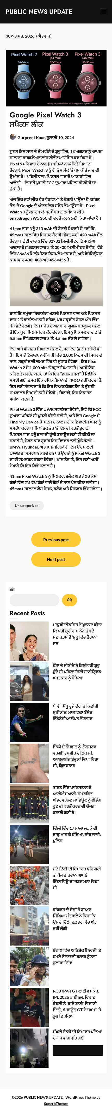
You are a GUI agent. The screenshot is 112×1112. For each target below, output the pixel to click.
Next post (56, 559)
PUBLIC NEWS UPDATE (39, 12)
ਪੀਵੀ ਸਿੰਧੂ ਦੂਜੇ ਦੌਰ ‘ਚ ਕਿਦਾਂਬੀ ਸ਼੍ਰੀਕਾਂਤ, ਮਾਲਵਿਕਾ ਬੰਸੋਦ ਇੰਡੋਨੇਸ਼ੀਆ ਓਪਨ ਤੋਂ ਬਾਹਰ (75, 712)
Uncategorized (27, 505)
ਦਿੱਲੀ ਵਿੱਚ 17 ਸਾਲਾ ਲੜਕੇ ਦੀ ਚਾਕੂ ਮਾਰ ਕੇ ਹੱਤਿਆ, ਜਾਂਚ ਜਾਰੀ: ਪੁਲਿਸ (77, 834)
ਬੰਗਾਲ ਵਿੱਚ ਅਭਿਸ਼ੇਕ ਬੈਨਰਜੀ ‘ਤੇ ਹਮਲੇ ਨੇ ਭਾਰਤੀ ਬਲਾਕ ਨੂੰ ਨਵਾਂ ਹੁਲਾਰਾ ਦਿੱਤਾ (77, 956)
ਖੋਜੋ (12, 589)
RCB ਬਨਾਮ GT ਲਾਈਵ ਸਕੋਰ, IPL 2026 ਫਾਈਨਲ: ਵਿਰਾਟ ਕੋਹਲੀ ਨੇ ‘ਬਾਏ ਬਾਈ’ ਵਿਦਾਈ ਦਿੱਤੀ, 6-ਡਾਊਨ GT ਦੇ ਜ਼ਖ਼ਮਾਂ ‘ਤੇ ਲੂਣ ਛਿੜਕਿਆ (77, 1003)
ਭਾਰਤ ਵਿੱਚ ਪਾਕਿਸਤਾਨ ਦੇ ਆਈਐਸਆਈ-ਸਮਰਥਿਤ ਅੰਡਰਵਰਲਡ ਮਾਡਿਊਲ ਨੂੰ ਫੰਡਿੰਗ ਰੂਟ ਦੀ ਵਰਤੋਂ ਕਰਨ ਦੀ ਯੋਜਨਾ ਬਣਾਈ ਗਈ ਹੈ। (77, 800)
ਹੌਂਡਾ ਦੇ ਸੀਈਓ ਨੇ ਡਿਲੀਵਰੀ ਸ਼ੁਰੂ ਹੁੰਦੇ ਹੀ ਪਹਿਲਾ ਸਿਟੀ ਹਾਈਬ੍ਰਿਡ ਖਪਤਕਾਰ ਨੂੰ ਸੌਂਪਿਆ (77, 671)
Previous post (56, 539)
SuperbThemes (56, 1103)
